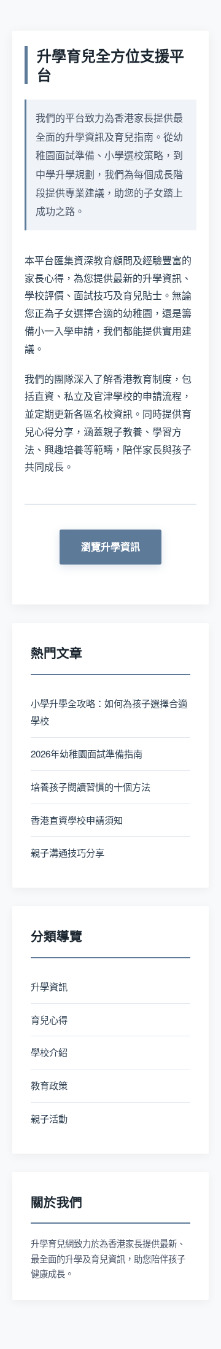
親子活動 (49, 1118)
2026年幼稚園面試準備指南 (86, 753)
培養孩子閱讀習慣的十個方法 (90, 786)
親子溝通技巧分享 (67, 852)
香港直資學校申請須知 (77, 819)
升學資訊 (49, 986)
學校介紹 (49, 1052)
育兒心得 (49, 1019)
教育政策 (49, 1085)
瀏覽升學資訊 (110, 546)
